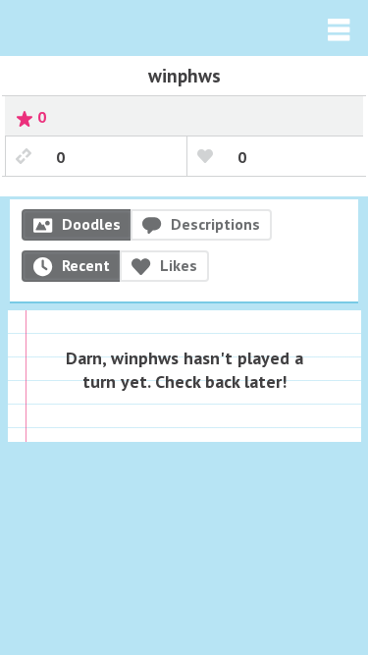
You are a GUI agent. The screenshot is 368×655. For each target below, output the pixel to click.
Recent (86, 265)
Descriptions (215, 224)
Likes (178, 265)
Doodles (91, 224)
